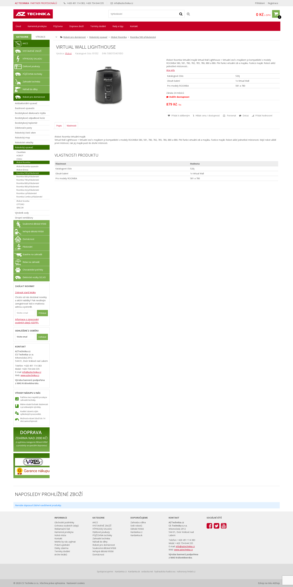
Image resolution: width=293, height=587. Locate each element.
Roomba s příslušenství (26, 193)
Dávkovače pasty (23, 127)
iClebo (19, 159)
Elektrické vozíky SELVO (34, 277)
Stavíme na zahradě (32, 254)
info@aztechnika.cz (123, 3)
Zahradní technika (31, 81)
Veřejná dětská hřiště (33, 231)
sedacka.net (147, 571)
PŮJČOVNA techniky (32, 73)
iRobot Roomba (119, 37)
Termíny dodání (98, 26)
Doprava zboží (76, 26)
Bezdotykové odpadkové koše (30, 118)
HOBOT (19, 155)
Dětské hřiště (137, 528)
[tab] (22, 37)
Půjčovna (58, 26)
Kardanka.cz (136, 532)
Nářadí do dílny (30, 89)
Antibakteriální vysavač (26, 103)
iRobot (68, 53)
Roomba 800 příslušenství (27, 183)
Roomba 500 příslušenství (143, 37)
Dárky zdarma (61, 548)
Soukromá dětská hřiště (34, 223)
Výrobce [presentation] (40, 36)
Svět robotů (136, 525)
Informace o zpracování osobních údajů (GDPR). (27, 321)
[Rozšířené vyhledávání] (188, 13)
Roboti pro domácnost (74, 37)
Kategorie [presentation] (22, 36)
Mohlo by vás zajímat (65, 541)
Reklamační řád (62, 528)
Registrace (273, 3)
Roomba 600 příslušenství (27, 176)
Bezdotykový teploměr (26, 122)
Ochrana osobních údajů (66, 525)
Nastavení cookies (76, 583)
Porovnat (231, 115)
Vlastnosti (71, 125)
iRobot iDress (22, 170)
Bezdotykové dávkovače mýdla (30, 113)
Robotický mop (22, 137)
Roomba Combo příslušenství (29, 196)
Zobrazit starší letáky (25, 292)
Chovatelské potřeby (33, 269)
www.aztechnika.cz (30, 375)
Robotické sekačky (24, 142)
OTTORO (20, 204)
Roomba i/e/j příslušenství (27, 190)
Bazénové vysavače (24, 108)
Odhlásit (42, 336)
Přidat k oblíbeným (180, 115)
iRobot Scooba (22, 201)
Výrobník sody (22, 212)
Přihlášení (260, 3)
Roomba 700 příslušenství (27, 180)
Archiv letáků (60, 554)
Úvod (18, 26)
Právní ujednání (62, 544)
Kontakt (134, 26)
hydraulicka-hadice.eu (164, 571)
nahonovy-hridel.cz (186, 571)
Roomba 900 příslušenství (27, 186)
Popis (59, 125)
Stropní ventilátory (24, 217)
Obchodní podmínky (64, 522)
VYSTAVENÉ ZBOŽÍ (32, 51)
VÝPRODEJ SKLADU (32, 58)
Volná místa (60, 535)
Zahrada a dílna (138, 522)
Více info (170, 70)
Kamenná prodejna (37, 26)
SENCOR (20, 207)
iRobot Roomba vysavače (27, 166)
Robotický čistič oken (25, 132)
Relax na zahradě (31, 262)
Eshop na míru (265, 583)
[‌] (209, 525)
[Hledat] (180, 13)
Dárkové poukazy (31, 66)
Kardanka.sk (136, 535)
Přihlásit (42, 313)
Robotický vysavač (98, 37)
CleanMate (21, 152)
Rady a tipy (117, 26)
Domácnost (28, 239)
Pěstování (27, 246)
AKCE (25, 43)
